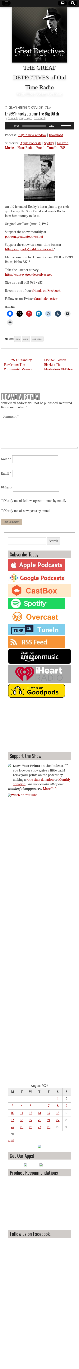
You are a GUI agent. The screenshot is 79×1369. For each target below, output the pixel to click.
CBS (10, 107)
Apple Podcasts (30, 143)
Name (6, 459)
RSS (62, 148)
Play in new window (32, 135)
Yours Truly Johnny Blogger (20, 118)
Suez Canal (37, 339)
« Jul (11, 1140)
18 (21, 1120)
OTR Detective (20, 107)
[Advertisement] (34, 724)
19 (30, 1120)
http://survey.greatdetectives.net (28, 275)
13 (39, 1113)
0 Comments (39, 118)
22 (57, 1120)
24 (12, 1127)
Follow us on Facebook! (30, 1233)
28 (48, 1127)
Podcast (32, 107)
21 (48, 1120)
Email (40, 148)
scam (25, 339)
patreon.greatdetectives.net (24, 237)
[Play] (10, 126)
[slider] (66, 125)
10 (12, 1113)
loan (18, 339)
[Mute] (58, 126)
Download (56, 135)
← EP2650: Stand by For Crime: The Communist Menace (18, 364)
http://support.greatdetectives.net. (29, 249)
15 (57, 1113)
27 (39, 1127)
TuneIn (52, 148)
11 (21, 1113)
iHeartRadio (25, 148)
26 (30, 1127)
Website (6, 488)
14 (48, 1113)
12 (30, 1113)
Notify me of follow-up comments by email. (35, 501)
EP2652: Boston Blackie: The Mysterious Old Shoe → (58, 367)
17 (12, 1120)
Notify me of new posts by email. (27, 511)
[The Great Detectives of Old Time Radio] (39, 35)
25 (21, 1127)
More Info (50, 789)
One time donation (40, 780)
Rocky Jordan (44, 107)
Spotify (49, 143)
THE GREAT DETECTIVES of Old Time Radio (39, 77)
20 (39, 1120)
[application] (39, 125)
